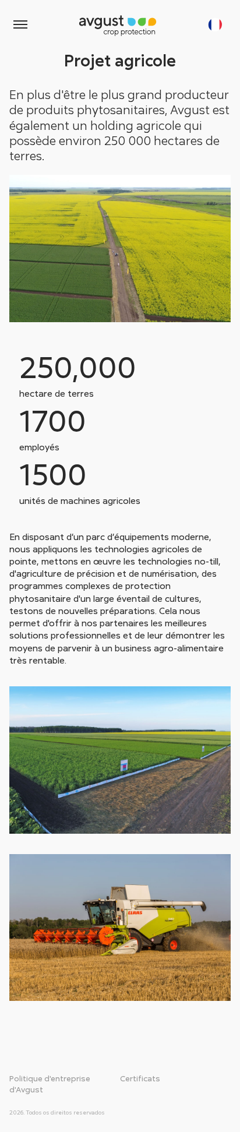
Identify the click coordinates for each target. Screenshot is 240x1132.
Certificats (140, 1078)
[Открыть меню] (20, 24)
